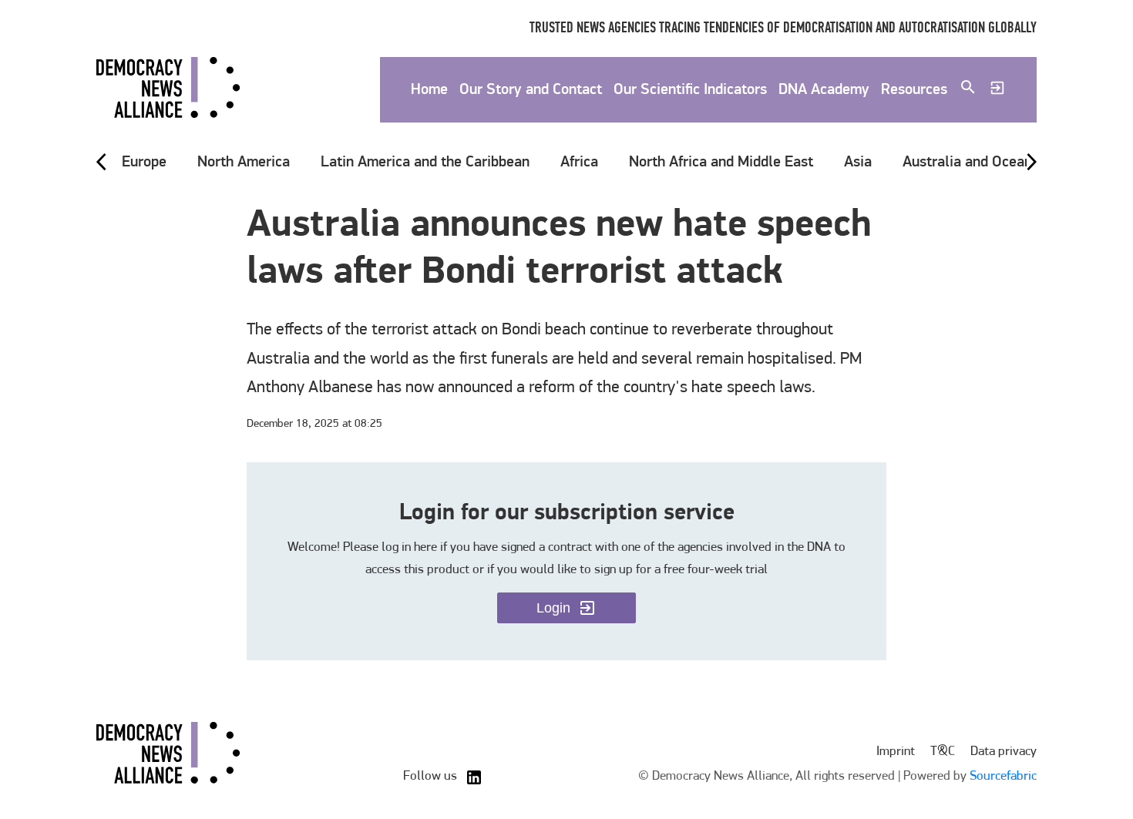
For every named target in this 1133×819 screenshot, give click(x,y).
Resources (914, 90)
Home (429, 90)
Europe (144, 162)
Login (553, 608)
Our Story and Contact (530, 90)
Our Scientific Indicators (690, 90)
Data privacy (1003, 751)
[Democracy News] (168, 90)
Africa (579, 162)
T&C (942, 751)
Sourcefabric (1003, 776)
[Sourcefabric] (168, 755)
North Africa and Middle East (721, 162)
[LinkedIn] (474, 777)
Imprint (895, 751)
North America (243, 162)
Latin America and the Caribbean (425, 162)
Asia (858, 162)
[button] (144, 162)
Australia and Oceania (973, 162)
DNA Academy (823, 90)
